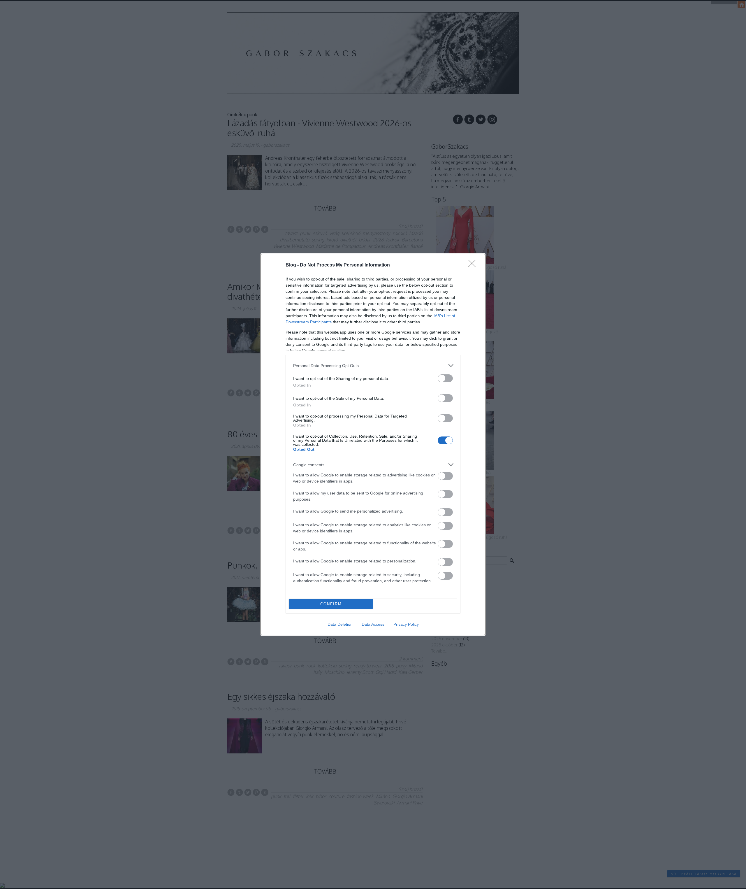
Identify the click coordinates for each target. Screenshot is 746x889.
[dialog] (373, 444)
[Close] (473, 265)
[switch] (445, 378)
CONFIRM (331, 604)
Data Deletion (340, 624)
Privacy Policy (406, 624)
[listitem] (373, 365)
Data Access (373, 624)
